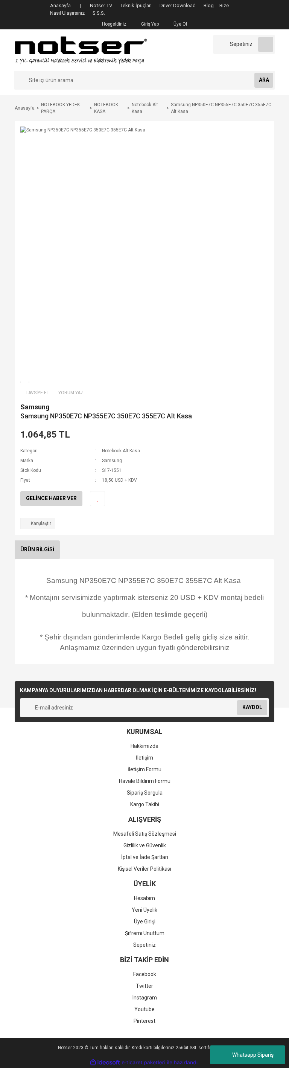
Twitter (144, 986)
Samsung (35, 407)
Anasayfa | (65, 5)
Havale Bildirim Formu (144, 781)
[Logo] (81, 49)
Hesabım (144, 898)
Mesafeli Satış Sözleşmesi (144, 834)
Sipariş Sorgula (145, 793)
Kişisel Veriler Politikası (144, 869)
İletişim (144, 758)
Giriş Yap (149, 24)
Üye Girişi (144, 921)
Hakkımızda (144, 746)
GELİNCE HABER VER (51, 498)
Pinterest (144, 1021)
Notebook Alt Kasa (121, 450)
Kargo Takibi (144, 804)
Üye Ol (179, 24)
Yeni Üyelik (144, 910)
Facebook (144, 974)
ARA (264, 80)
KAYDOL (252, 707)
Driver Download (178, 5)
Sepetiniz (144, 945)
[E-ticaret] (144, 1062)
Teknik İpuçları (136, 5)
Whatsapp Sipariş (253, 1055)
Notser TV (101, 5)
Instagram (144, 998)
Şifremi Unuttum (144, 933)
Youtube (144, 1009)
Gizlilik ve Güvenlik (144, 845)
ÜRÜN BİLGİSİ (37, 549)
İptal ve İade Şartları (144, 857)
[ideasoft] (105, 1062)
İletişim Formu (144, 769)
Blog (209, 5)
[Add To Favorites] (97, 498)
